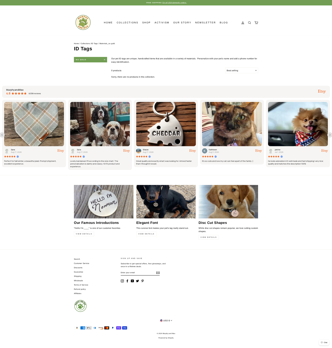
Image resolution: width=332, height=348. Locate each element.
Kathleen (213, 150)
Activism (162, 22)
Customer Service (81, 263)
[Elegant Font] (166, 201)
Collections (127, 22)
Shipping (77, 276)
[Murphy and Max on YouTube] (132, 280)
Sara (13, 150)
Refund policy (80, 289)
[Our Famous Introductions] (103, 201)
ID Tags (94, 43)
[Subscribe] (158, 272)
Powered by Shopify (166, 338)
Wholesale (78, 281)
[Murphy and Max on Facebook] (127, 280)
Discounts (78, 268)
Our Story (182, 22)
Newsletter (205, 22)
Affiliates (77, 293)
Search (77, 259)
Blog (224, 22)
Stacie (145, 150)
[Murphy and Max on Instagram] (122, 280)
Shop (146, 22)
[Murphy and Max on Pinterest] (142, 280)
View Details (84, 234)
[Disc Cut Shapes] (228, 201)
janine (277, 150)
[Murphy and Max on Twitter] (137, 280)
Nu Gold (81, 60)
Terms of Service (81, 285)
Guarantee (78, 272)
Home (108, 22)
